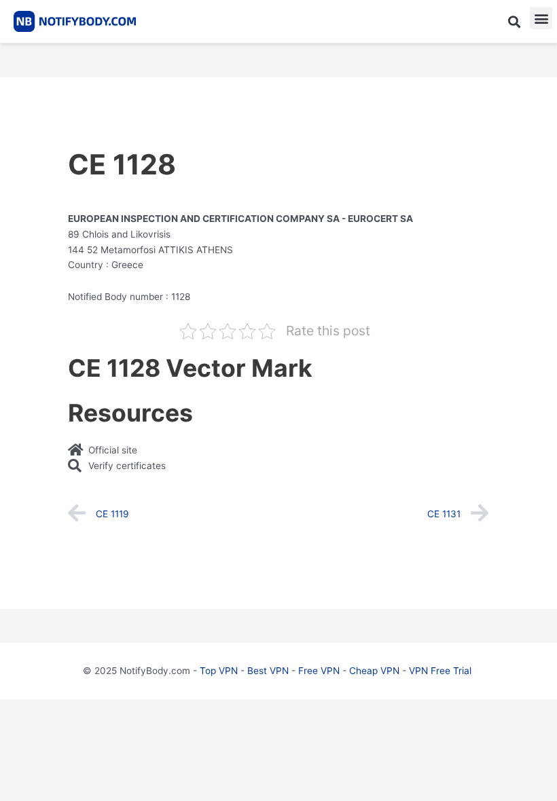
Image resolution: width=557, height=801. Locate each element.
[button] (514, 21)
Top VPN (219, 670)
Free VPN (319, 670)
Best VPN (268, 670)
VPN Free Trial (440, 670)
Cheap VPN (374, 670)
